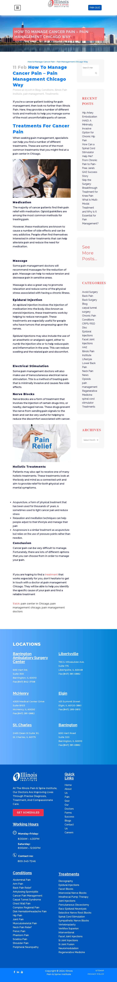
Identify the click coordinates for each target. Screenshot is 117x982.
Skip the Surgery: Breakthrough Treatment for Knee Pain (90, 188)
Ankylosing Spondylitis (25, 891)
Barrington (67, 725)
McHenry (21, 693)
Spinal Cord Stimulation (71, 916)
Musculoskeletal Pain (25, 923)
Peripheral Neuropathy (26, 947)
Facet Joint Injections (70, 936)
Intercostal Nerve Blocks (72, 892)
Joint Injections (66, 900)
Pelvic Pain (19, 931)
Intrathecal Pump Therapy (73, 896)
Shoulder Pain (20, 943)
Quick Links (69, 776)
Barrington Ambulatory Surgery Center (30, 658)
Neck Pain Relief (22, 927)
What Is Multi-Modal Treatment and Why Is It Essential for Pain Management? (90, 211)
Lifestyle (87, 359)
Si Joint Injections (68, 940)
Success (69, 816)
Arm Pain (18, 883)
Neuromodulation (68, 948)
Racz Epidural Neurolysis (72, 908)
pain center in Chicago (35, 603)
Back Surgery (89, 299)
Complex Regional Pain (26, 907)
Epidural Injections (68, 885)
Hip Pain (17, 915)
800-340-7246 (27, 861)
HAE (84, 347)
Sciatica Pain (20, 939)
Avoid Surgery (90, 292)
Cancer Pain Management (27, 895)
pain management (33, 93)
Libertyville (68, 654)
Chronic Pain (89, 315)
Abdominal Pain (22, 879)
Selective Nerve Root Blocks (74, 912)
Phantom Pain (21, 935)
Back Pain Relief (22, 887)
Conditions (48, 89)
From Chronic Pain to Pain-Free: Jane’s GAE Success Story (89, 168)
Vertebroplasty (67, 924)
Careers (69, 832)
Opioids (86, 379)
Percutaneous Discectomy (73, 904)
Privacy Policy (96, 974)
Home (16, 62)
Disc (84, 327)
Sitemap (100, 971)
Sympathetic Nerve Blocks (73, 920)
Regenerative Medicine (71, 952)
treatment (51, 574)
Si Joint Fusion (66, 944)
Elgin (62, 693)
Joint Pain (18, 919)
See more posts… (89, 252)
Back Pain (87, 295)
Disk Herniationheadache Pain (30, 911)
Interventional (66, 932)
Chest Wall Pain (21, 903)
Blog (23, 62)
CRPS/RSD (88, 323)
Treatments (51, 93)
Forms (68, 812)
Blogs (68, 820)
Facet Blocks (65, 888)
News (85, 375)
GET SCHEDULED (28, 812)
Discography (65, 881)
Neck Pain (87, 371)
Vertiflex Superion (68, 928)
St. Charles (22, 725)
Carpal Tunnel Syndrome (27, 899)
